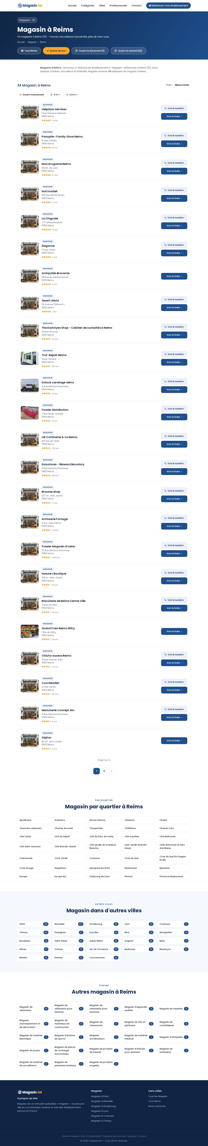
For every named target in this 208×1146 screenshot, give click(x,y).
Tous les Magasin (157, 1096)
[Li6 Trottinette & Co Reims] (30, 440)
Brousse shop (51, 492)
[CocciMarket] (30, 686)
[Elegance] (30, 249)
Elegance (48, 246)
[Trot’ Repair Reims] (30, 358)
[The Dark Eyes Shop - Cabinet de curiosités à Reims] (30, 331)
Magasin (32, 5)
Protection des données (114, 1136)
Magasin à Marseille (102, 1101)
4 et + (57, 94)
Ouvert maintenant (33, 94)
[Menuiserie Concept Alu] (30, 713)
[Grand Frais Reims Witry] (30, 631)
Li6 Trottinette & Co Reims (59, 437)
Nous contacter (157, 1106)
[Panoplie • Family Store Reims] (30, 139)
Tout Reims (31, 50)
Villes (102, 5)
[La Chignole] (30, 221)
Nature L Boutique (54, 573)
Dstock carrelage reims (58, 382)
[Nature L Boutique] (30, 576)
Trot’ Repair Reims (54, 355)
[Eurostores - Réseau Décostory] (30, 467)
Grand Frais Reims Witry (58, 628)
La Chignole (50, 218)
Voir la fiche (173, 116)
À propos (132, 1136)
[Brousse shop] (30, 494)
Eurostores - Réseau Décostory (63, 464)
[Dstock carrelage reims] (30, 385)
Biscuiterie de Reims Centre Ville (64, 601)
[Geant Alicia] (30, 303)
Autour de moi (58, 50)
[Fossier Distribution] (30, 413)
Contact (137, 5)
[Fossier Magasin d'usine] (30, 549)
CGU (83, 1136)
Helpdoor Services (54, 109)
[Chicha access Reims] (30, 658)
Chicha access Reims (56, 655)
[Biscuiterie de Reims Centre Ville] (30, 604)
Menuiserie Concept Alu (58, 710)
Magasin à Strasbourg (103, 1106)
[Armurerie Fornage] (30, 522)
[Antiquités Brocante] (30, 276)
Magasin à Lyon (99, 1111)
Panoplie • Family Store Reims (62, 136)
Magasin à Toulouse (102, 1115)
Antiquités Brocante (56, 273)
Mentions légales (70, 1136)
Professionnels (118, 5)
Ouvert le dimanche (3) (92, 50)
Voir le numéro (176, 108)
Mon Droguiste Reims (56, 164)
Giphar (46, 737)
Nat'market (50, 191)
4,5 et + (73, 94)
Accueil (72, 5)
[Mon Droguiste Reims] (30, 167)
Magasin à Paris (100, 1096)
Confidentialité (93, 1136)
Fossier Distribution (55, 410)
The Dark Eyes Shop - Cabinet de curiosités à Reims (77, 328)
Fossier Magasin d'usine (58, 546)
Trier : (169, 84)
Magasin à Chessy (101, 1120)
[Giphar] (30, 740)
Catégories (87, 5)
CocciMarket (50, 683)
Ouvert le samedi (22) (130, 50)
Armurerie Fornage (55, 519)
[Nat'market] (30, 194)
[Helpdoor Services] (30, 112)
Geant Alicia (50, 300)
